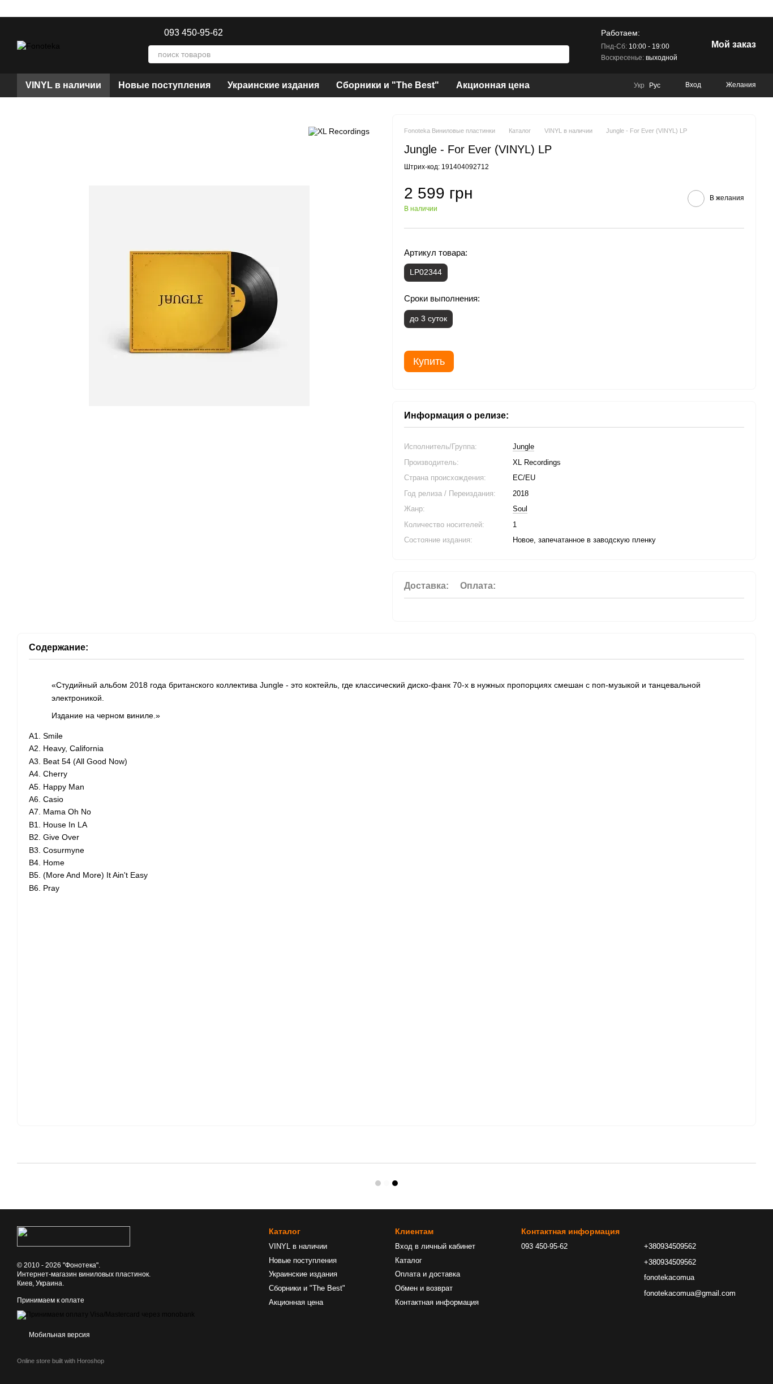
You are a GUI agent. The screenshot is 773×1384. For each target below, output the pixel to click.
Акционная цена (493, 85)
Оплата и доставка (427, 1274)
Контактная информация (437, 1302)
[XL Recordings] (339, 131)
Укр (639, 85)
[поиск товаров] (560, 54)
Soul (520, 509)
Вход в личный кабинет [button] (435, 1246)
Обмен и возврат (424, 1288)
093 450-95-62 (193, 32)
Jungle (523, 446)
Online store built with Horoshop (60, 1360)
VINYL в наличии (63, 85)
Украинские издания (273, 85)
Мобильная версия (58, 1335)
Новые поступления (164, 85)
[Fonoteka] (73, 1236)
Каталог (408, 1260)
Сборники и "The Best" (387, 85)
